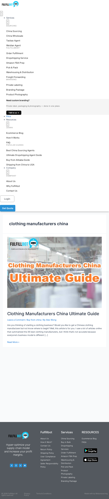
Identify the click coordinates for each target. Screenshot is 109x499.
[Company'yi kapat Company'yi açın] (7, 172)
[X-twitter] (20, 465)
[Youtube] (25, 465)
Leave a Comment (16, 320)
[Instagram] (16, 465)
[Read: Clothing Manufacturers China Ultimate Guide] (54, 272)
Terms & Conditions (43, 493)
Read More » (13, 342)
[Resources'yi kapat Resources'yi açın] (7, 124)
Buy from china (34, 320)
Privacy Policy (27, 494)
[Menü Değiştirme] (1, 13)
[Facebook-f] (11, 465)
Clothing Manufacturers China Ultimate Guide (53, 313)
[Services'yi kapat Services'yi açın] (7, 22)
